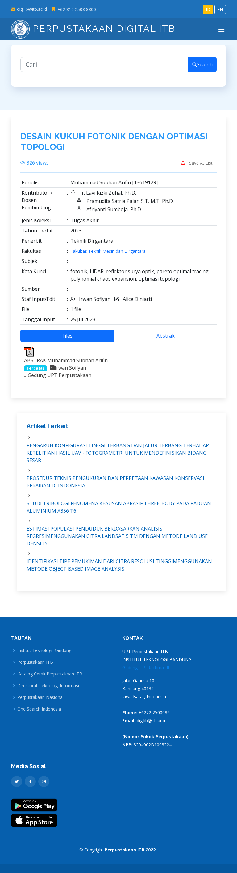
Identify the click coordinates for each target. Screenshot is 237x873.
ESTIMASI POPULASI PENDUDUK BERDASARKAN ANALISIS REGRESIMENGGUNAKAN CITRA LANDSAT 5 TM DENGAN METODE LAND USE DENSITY (117, 536)
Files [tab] (67, 335)
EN (220, 9)
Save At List (200, 163)
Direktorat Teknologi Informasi (48, 685)
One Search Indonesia (39, 709)
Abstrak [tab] (165, 335)
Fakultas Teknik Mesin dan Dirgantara (108, 251)
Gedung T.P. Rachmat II (145, 667)
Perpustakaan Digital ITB (102, 28)
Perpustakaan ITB (35, 662)
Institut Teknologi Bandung (44, 650)
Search (205, 64)
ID (208, 9)
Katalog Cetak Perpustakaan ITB (49, 674)
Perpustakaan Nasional (40, 697)
